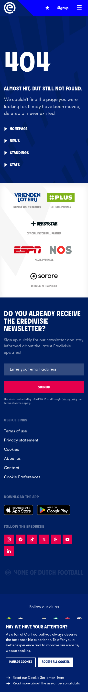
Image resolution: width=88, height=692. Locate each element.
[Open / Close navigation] (79, 8)
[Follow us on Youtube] (67, 539)
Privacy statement (21, 440)
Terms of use (15, 431)
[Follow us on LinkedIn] (9, 551)
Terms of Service (13, 403)
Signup (44, 387)
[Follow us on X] (44, 539)
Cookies (11, 449)
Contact (11, 468)
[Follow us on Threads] (56, 539)
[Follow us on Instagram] (9, 539)
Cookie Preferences (22, 477)
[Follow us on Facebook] (20, 539)
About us (12, 458)
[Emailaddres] (44, 369)
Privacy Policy (69, 399)
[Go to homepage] (10, 8)
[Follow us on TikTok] (32, 539)
